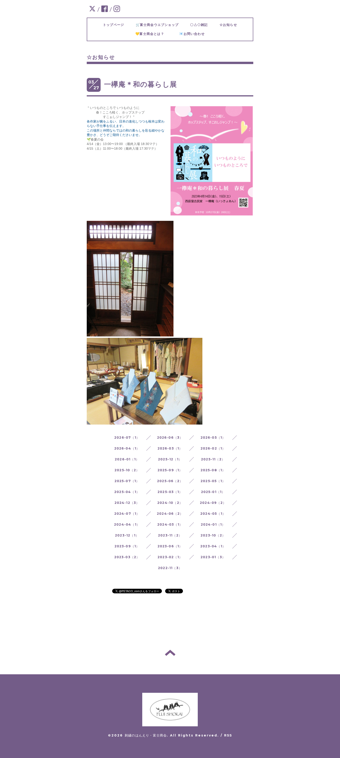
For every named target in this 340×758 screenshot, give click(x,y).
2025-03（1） (170, 492)
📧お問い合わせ (197, 34)
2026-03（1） (170, 448)
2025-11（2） (213, 459)
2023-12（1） (127, 535)
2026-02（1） (213, 448)
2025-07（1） (127, 481)
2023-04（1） (213, 546)
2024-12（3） (127, 503)
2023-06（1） (170, 546)
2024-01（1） (213, 524)
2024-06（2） (170, 513)
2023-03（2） (127, 557)
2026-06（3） (170, 437)
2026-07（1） (127, 437)
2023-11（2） (170, 535)
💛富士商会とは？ (155, 34)
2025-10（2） (126, 470)
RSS (228, 735)
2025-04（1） (127, 492)
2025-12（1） (170, 459)
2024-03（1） (170, 524)
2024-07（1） (127, 513)
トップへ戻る (170, 653)
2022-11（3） (170, 568)
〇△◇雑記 (202, 25)
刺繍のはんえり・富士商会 (146, 735)
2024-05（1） (213, 513)
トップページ (117, 25)
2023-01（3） (213, 557)
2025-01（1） (213, 492)
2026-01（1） (127, 459)
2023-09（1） (127, 546)
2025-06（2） (170, 481)
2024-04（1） (127, 524)
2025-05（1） (213, 481)
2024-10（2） (170, 503)
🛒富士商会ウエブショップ (161, 25)
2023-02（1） (170, 557)
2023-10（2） (213, 535)
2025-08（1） (213, 470)
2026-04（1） (127, 448)
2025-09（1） (170, 470)
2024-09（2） (213, 503)
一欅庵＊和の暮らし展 (140, 84)
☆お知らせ (231, 25)
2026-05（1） (213, 437)
